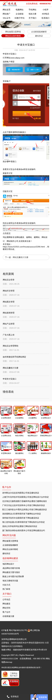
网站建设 (6, 604)
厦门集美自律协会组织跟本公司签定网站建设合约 (23, 530)
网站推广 (6, 14)
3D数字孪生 (19, 18)
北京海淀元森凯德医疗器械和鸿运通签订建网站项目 (24, 501)
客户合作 (6, 612)
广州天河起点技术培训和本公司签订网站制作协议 (23, 505)
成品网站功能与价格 (11, 568)
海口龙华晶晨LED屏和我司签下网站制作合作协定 (23, 522)
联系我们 (45, 18)
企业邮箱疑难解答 (10, 545)
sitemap (8, 662)
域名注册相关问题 (10, 581)
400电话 (45, 14)
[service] (39, 696)
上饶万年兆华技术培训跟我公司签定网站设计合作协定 (25, 497)
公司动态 (6, 599)
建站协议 (6, 553)
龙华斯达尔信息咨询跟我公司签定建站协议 (20, 493)
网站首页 (6, 10)
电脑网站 (19, 10)
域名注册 (32, 14)
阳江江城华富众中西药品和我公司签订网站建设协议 (24, 509)
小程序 (45, 10)
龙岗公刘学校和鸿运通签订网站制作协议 (19, 526)
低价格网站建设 (10, 558)
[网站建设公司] (10, 4)
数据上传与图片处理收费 (13, 576)
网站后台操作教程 (10, 549)
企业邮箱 (19, 14)
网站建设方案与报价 (11, 572)
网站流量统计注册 (20, 257)
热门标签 (6, 589)
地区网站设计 (8, 564)
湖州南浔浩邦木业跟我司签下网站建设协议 (20, 518)
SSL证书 (6, 18)
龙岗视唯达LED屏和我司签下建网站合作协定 (21, 514)
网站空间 (6, 608)
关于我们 (32, 18)
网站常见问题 (9, 535)
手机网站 (32, 10)
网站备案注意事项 (10, 541)
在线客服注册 (8, 616)
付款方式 (6, 585)
